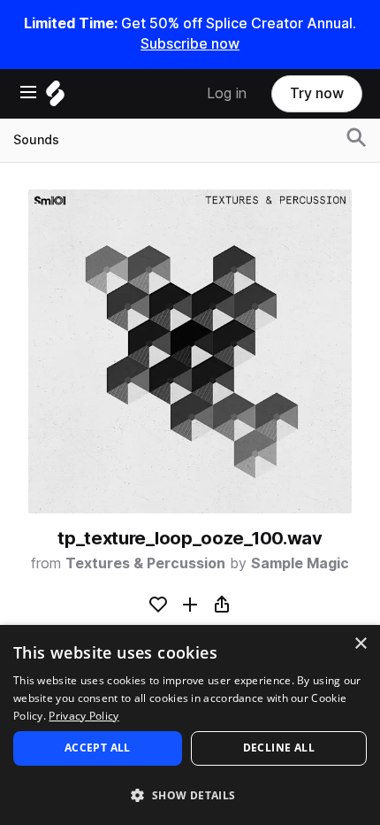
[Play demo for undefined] (190, 351)
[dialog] (190, 725)
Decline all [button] (279, 747)
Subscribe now (190, 43)
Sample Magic (300, 563)
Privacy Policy (83, 715)
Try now (317, 93)
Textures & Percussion (145, 563)
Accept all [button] (98, 747)
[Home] (55, 98)
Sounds (36, 140)
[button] (190, 794)
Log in (227, 93)
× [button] (360, 644)
